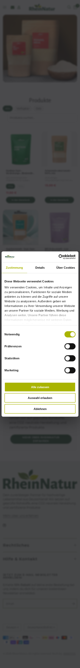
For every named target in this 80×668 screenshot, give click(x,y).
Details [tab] (40, 267)
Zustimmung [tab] (14, 267)
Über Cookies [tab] (65, 267)
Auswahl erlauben (40, 398)
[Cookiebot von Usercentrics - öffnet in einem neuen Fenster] (59, 256)
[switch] (70, 346)
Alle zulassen (40, 387)
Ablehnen (40, 408)
